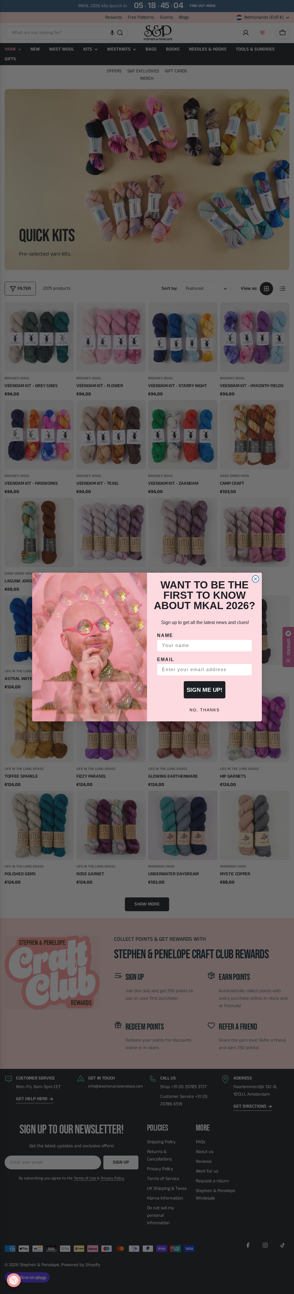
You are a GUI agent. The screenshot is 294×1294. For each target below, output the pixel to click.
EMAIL (165, 659)
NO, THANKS (204, 710)
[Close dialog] (255, 578)
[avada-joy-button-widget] (14, 1280)
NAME (165, 635)
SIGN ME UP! (205, 690)
